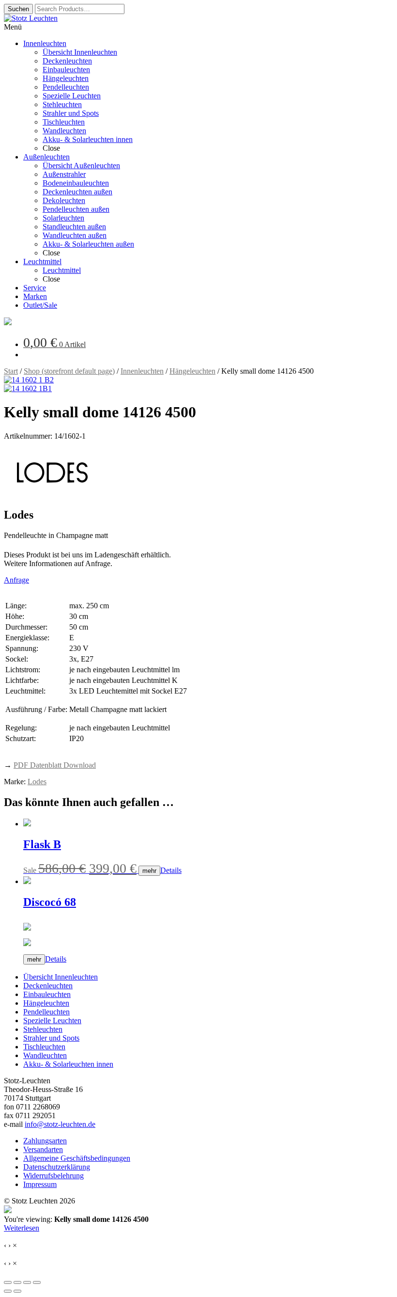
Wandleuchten (45, 1055)
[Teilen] (27, 1282)
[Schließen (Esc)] (37, 1282)
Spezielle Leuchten (52, 1020)
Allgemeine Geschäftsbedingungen (76, 1158)
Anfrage (16, 580)
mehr (149, 870)
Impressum (40, 1184)
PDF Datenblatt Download (55, 765)
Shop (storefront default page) (69, 371)
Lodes (37, 781)
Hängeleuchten (192, 371)
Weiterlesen (21, 1228)
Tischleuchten (44, 1047)
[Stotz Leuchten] (8, 322)
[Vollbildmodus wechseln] (17, 1282)
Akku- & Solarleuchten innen (68, 1064)
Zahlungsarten (45, 1141)
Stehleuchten (42, 1029)
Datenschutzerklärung (56, 1167)
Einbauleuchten (47, 994)
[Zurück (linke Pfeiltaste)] (8, 1291)
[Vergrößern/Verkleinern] (8, 1282)
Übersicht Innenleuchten (60, 977)
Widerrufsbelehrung (53, 1175)
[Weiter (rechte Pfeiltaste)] (17, 1291)
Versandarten (43, 1149)
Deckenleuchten (48, 985)
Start (11, 371)
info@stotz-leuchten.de (60, 1124)
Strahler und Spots (51, 1038)
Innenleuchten (142, 371)
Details (171, 870)
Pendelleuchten (46, 1012)
